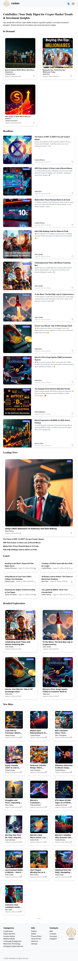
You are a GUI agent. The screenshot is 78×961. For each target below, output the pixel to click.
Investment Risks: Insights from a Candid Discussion (63, 906)
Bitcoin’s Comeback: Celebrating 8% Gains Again (36, 801)
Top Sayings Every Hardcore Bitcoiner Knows (52, 389)
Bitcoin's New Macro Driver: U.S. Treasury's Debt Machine (38, 836)
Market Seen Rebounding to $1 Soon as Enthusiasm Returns (38, 732)
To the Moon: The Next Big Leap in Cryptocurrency (54, 294)
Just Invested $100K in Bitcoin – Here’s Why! (14, 871)
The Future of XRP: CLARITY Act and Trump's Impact (23, 539)
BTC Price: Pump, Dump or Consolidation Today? (38, 941)
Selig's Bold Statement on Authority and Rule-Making (31, 528)
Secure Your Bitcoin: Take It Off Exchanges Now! (53, 326)
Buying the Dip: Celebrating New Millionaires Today (54, 71)
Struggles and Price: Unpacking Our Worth (12, 801)
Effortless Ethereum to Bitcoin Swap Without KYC (64, 766)
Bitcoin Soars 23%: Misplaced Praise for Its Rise (13, 941)
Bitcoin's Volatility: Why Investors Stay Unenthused (63, 836)
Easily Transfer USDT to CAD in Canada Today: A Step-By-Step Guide (13, 766)
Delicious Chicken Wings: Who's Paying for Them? (38, 766)
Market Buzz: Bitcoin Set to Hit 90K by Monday (37, 906)
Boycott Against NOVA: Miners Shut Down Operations (19, 71)
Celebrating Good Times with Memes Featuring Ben (17, 643)
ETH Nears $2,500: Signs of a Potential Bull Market (63, 801)
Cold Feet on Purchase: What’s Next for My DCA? (13, 732)
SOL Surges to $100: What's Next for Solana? (17, 117)
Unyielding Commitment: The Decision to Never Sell (63, 941)
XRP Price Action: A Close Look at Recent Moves (53, 168)
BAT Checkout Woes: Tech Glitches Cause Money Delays (61, 732)
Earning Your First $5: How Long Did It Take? (13, 836)
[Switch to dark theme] (68, 3)
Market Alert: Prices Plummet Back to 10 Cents (52, 200)
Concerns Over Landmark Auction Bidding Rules (13, 906)
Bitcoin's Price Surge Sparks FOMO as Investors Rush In (55, 690)
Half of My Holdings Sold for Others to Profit (51, 231)
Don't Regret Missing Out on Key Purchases (38, 871)
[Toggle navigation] (73, 3)
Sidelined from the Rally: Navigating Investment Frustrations (63, 871)
